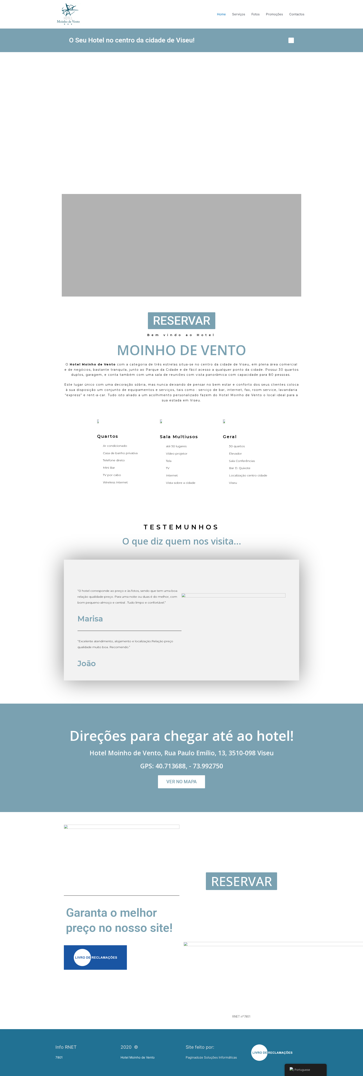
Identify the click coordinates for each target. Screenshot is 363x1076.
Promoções (274, 14)
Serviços (238, 14)
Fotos (255, 14)
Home (221, 14)
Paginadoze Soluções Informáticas (211, 1057)
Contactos (296, 14)
